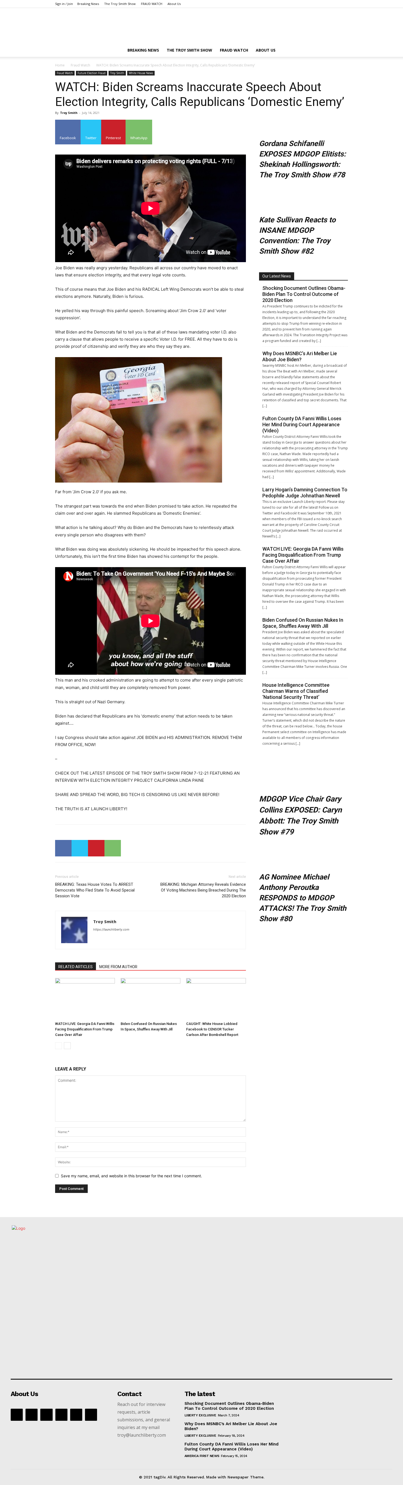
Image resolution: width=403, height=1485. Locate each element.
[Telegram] (76, 1415)
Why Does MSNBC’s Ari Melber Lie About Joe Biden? (299, 356)
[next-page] (67, 1045)
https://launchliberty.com (111, 929)
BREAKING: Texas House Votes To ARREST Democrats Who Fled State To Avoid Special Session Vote (95, 890)
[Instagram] (46, 1415)
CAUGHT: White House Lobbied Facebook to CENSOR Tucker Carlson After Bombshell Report (212, 1029)
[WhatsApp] (112, 848)
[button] (341, 50)
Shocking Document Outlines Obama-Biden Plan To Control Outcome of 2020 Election (303, 294)
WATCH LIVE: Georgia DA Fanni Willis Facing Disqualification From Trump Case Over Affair (84, 1029)
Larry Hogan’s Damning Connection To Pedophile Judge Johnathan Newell (304, 492)
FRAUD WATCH (151, 4)
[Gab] (31, 1415)
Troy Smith (117, 73)
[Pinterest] (96, 848)
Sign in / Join (64, 4)
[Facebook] (63, 848)
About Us (174, 4)
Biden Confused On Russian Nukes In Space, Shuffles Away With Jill (302, 623)
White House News (141, 73)
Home (60, 65)
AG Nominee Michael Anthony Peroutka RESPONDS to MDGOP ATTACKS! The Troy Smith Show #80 (302, 898)
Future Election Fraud (92, 73)
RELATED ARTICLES (75, 967)
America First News (202, 1456)
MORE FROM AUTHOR (118, 967)
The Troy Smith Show (120, 4)
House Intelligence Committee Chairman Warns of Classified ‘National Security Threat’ (296, 691)
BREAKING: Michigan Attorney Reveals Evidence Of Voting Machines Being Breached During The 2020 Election (203, 890)
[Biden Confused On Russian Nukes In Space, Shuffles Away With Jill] (150, 998)
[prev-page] (58, 1045)
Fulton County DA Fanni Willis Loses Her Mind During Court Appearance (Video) (301, 424)
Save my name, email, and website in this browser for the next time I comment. (131, 1175)
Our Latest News (276, 276)
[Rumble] (61, 1415)
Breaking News (88, 4)
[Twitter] (80, 848)
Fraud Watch (80, 65)
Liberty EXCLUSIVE (200, 1415)
